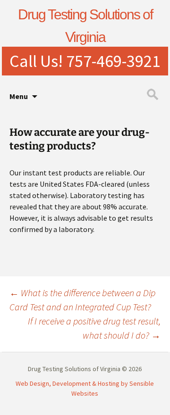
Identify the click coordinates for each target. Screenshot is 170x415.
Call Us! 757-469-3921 (85, 61)
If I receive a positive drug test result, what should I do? (94, 328)
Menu (18, 96)
